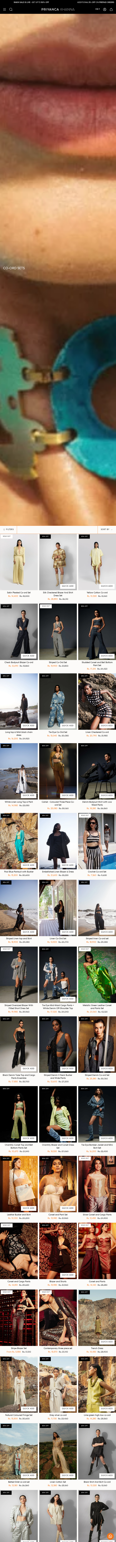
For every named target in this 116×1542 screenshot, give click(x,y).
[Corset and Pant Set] (58, 1184)
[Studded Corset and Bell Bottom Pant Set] (97, 632)
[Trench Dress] (97, 1318)
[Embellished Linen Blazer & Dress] (58, 841)
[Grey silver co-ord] (58, 1384)
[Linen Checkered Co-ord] (97, 701)
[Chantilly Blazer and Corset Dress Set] (58, 1114)
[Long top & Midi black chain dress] (19, 701)
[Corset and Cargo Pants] (19, 1251)
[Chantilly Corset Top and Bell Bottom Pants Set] (19, 1114)
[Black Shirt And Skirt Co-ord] (97, 1451)
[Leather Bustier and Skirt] (19, 1184)
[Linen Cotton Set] (58, 1451)
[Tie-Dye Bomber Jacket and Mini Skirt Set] (97, 1114)
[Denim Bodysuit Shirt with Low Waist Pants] (97, 771)
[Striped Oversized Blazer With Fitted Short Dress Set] (19, 975)
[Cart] (111, 9)
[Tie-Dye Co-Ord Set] (58, 701)
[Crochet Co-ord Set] (97, 841)
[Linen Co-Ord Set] (58, 908)
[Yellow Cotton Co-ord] (97, 562)
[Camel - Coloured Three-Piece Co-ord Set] (58, 771)
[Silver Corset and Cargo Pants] (97, 1184)
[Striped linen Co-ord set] (97, 908)
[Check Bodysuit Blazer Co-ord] (19, 632)
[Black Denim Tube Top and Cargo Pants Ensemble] (19, 1044)
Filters (10, 530)
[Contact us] (110, 1536)
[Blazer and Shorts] (58, 1251)
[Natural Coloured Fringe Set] (19, 1384)
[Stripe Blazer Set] (19, 1318)
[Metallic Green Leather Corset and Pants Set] (97, 975)
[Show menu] (4, 9)
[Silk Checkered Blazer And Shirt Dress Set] (58, 562)
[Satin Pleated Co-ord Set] (19, 562)
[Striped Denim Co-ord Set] (97, 1044)
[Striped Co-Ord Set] (58, 632)
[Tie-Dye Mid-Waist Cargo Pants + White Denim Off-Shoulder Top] (58, 975)
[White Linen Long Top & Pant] (19, 771)
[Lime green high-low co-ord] (97, 1384)
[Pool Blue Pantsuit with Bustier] (19, 841)
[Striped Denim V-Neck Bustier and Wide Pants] (58, 1044)
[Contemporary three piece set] (58, 1318)
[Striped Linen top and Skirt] (19, 908)
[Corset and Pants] (97, 1251)
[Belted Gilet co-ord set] (19, 1451)
